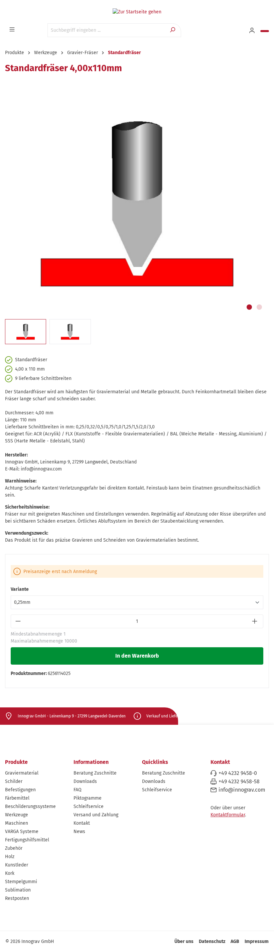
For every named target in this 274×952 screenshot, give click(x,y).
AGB (235, 941)
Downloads (85, 781)
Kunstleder (16, 865)
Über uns (183, 941)
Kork (9, 873)
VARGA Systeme (21, 831)
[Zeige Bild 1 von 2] (249, 307)
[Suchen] (173, 30)
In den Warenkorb (137, 656)
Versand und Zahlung (96, 815)
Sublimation (18, 890)
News (79, 831)
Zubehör (13, 848)
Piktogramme (88, 798)
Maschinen (16, 823)
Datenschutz (212, 941)
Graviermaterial (21, 773)
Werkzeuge (16, 815)
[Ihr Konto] (252, 30)
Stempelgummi (21, 882)
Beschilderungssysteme (30, 806)
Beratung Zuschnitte (95, 773)
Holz (9, 856)
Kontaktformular (228, 815)
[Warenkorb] (264, 31)
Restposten (17, 898)
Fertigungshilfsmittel (27, 840)
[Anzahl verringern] (18, 621)
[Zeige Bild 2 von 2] (259, 307)
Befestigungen (20, 790)
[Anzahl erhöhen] (255, 621)
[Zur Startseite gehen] (137, 11)
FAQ (78, 790)
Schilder (13, 781)
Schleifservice (89, 806)
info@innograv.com (242, 790)
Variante (20, 589)
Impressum (257, 941)
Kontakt (82, 823)
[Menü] (12, 29)
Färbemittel (17, 798)
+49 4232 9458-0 (238, 773)
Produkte (16, 762)
